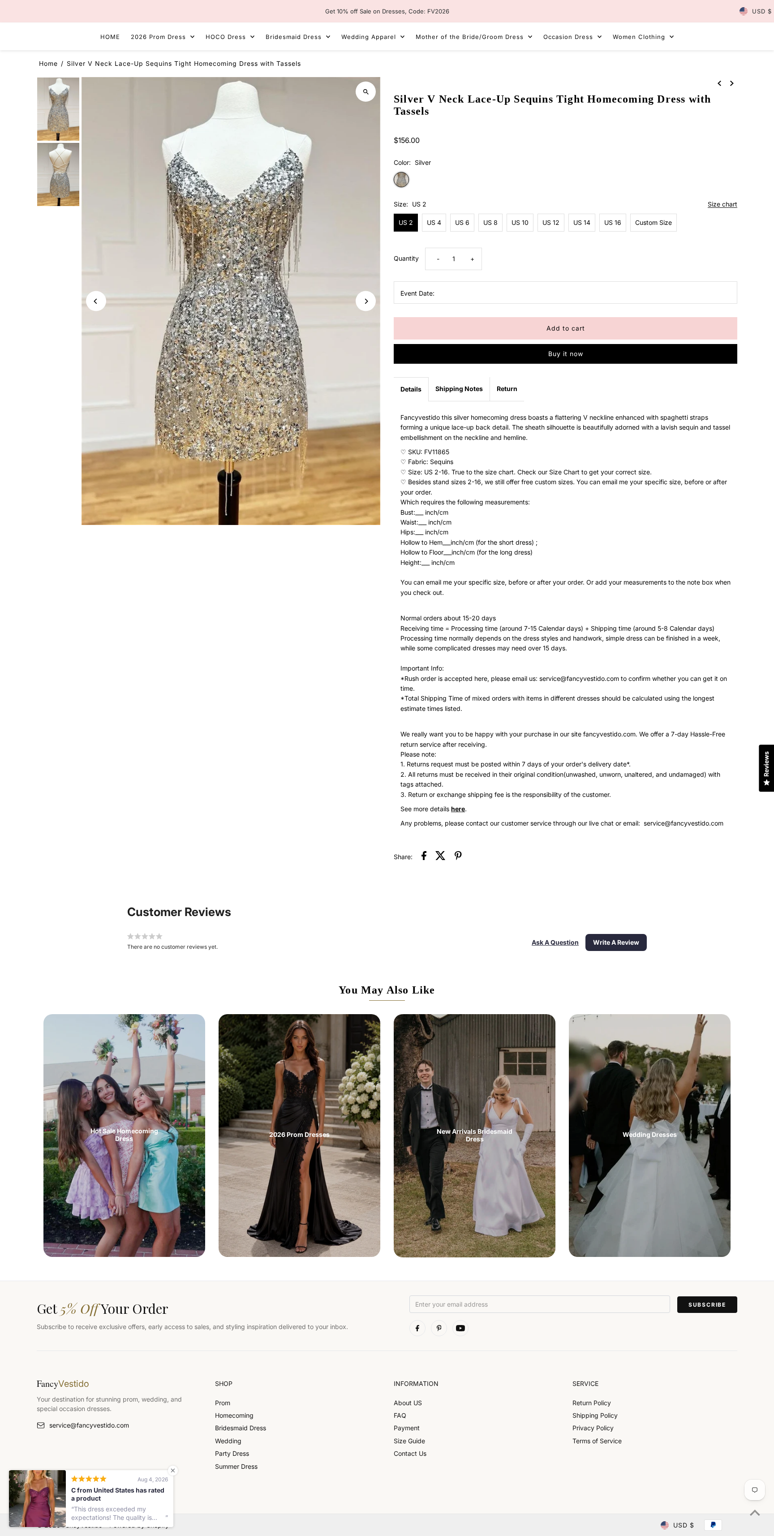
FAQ (400, 1415)
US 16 (612, 222)
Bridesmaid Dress (240, 1428)
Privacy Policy (593, 1428)
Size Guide (409, 1441)
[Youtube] (460, 1328)
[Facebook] (417, 1328)
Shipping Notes (459, 388)
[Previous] (96, 301)
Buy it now (565, 353)
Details (410, 389)
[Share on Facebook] (423, 857)
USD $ (762, 11)
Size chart (722, 204)
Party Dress (232, 1453)
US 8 (490, 222)
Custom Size (653, 222)
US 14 (581, 222)
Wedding (228, 1441)
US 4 (434, 222)
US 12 (550, 222)
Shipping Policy (595, 1415)
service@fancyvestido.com (89, 1425)
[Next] (366, 301)
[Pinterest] (439, 1328)
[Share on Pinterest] (458, 857)
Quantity (406, 258)
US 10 (520, 222)
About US (408, 1403)
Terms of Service (597, 1441)
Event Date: (417, 293)
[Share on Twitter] (440, 857)
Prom (222, 1403)
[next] (732, 83)
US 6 (462, 222)
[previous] (719, 83)
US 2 (406, 222)
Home (48, 63)
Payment (407, 1428)
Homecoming (234, 1415)
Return (507, 388)
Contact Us (410, 1453)
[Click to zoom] (366, 92)
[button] (555, 942)
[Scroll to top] (755, 1512)
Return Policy (591, 1403)
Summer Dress (236, 1466)
